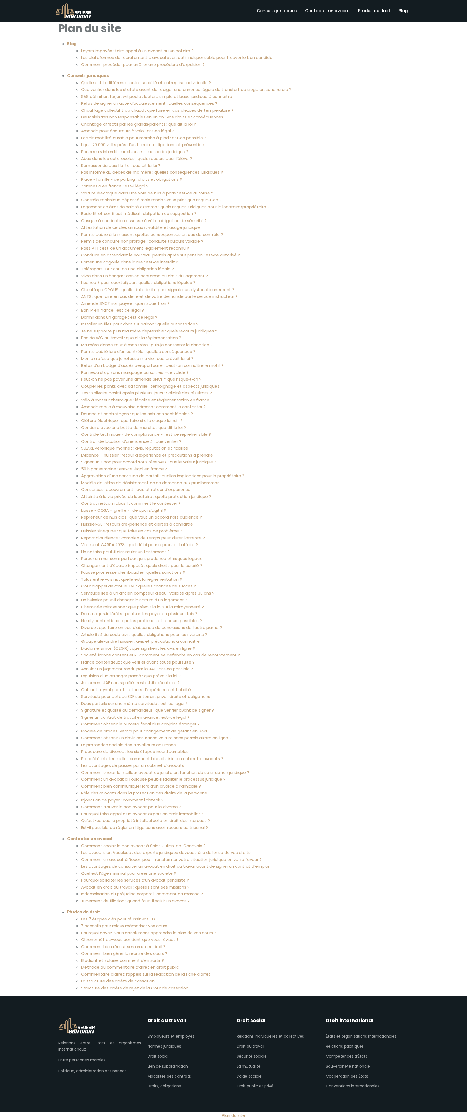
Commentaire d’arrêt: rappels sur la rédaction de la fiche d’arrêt (146, 974)
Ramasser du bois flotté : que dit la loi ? (120, 165)
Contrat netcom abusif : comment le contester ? (131, 503)
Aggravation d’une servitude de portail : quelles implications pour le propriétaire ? (162, 475)
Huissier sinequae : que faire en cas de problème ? (131, 531)
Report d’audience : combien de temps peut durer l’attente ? (143, 538)
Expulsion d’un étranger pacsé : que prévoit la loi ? (131, 676)
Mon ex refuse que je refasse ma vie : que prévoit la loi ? (137, 358)
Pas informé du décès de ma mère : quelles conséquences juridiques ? (152, 172)
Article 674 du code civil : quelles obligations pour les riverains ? (144, 634)
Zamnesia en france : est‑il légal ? (114, 186)
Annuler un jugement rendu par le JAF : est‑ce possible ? (137, 669)
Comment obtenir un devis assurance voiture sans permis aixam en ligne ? (156, 738)
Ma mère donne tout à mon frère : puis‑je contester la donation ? (146, 345)
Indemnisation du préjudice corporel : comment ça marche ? (142, 894)
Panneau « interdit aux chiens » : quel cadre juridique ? (134, 151)
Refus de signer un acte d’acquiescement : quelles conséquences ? (149, 103)
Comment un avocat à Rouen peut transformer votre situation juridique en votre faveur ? (171, 859)
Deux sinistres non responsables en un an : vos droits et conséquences (152, 117)
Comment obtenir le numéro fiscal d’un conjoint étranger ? (140, 724)
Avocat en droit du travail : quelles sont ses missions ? (135, 887)
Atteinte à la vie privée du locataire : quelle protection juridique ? (146, 496)
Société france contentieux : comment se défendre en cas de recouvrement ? (160, 655)
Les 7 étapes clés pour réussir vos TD (118, 919)
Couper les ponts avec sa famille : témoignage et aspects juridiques (150, 386)
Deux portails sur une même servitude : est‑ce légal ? (134, 703)
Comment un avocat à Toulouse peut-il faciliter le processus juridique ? (153, 779)
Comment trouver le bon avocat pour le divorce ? (131, 807)
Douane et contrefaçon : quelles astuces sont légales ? (137, 414)
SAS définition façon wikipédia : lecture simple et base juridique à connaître (156, 96)
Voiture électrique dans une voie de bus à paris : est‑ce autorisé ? (147, 193)
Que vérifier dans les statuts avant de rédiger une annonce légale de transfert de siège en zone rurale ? (186, 89)
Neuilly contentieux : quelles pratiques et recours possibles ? (141, 620)
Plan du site (233, 1115)
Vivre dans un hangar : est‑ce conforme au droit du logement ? (144, 276)
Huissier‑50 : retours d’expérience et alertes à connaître (137, 524)
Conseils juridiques (277, 11)
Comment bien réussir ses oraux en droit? (123, 946)
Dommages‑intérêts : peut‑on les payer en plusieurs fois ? (139, 613)
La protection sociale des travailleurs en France (128, 745)
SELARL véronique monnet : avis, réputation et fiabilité (134, 448)
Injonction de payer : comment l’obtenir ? (122, 800)
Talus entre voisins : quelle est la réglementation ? (131, 579)
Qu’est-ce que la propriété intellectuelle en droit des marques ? (145, 820)
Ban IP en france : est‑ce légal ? (112, 310)
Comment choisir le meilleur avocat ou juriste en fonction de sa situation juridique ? (165, 772)
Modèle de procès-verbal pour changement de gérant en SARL (144, 731)
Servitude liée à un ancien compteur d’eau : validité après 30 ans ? (147, 593)
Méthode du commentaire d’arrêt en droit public (130, 967)
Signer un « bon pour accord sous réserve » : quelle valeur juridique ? (148, 462)
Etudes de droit (374, 11)
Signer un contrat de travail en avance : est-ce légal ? (135, 717)
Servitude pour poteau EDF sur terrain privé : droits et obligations (145, 696)
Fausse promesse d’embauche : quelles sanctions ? (133, 572)
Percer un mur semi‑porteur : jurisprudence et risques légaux (141, 558)
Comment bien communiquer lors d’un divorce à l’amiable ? (141, 786)
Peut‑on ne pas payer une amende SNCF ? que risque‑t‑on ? (141, 379)
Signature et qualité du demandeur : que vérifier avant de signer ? (147, 710)
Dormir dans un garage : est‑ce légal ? (119, 317)
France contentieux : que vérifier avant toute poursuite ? (138, 662)
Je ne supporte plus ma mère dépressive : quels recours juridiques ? (149, 331)
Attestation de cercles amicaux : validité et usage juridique (140, 227)
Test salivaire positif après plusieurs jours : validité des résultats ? (146, 393)
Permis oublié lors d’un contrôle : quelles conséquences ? (138, 351)
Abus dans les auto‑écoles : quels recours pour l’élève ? (136, 158)
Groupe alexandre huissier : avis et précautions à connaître (140, 641)
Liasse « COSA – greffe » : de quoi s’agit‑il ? (123, 510)
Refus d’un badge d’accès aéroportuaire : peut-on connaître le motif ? (152, 365)
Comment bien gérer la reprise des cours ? (124, 953)
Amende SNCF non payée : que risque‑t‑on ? (125, 303)
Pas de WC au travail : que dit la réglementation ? (131, 338)
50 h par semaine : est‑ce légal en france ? (124, 469)
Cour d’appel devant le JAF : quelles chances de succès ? (138, 586)
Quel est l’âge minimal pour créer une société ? (128, 873)
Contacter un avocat (327, 11)
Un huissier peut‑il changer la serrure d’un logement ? (134, 600)
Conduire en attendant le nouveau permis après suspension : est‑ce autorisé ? (160, 255)
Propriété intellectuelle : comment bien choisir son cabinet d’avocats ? (152, 758)
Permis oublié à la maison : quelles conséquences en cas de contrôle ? (152, 234)
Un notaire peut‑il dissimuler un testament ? (125, 551)
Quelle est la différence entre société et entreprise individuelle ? (146, 82)
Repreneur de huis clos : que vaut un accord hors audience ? (141, 517)
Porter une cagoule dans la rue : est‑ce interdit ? (129, 262)
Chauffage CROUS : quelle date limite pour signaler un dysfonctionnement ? (157, 289)
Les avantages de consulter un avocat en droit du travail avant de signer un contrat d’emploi (175, 866)
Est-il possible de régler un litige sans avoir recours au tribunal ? (144, 827)
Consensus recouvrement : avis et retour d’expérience (136, 489)
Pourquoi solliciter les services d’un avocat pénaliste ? (135, 880)
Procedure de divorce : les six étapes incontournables (135, 751)
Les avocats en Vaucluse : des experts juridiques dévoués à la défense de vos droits (166, 852)
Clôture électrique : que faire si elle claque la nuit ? (131, 420)
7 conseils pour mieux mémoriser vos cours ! (125, 926)
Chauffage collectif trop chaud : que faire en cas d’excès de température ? (157, 110)
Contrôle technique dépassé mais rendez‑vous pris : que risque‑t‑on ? (151, 200)
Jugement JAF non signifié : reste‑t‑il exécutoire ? (130, 682)
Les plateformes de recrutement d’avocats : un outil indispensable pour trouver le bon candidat (177, 57)
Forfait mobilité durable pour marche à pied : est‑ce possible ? (143, 138)
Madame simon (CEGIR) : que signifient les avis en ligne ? (138, 648)
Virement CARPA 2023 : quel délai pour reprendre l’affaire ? (139, 544)
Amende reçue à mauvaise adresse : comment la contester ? (143, 407)
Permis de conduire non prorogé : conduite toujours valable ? (142, 241)
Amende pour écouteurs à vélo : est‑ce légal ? (127, 131)
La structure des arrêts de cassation (118, 981)
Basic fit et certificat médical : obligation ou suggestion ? (138, 213)
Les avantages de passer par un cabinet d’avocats (132, 765)
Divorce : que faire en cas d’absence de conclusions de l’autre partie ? (151, 627)
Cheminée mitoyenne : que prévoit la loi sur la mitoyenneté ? (142, 607)
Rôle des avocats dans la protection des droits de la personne (144, 793)
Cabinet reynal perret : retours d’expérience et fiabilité (136, 689)
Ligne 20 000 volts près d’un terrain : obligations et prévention (142, 144)
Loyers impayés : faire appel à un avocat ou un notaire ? (137, 51)
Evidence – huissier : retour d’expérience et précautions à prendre (147, 455)
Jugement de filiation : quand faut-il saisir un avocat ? (135, 901)
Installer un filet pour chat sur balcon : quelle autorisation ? (139, 324)
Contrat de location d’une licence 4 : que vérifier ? (131, 441)
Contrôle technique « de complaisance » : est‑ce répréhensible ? (146, 434)
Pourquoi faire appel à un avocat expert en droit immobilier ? (142, 814)
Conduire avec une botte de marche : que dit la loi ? (133, 427)
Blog (403, 11)
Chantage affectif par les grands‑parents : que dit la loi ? (138, 124)
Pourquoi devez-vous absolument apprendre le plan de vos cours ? (148, 933)
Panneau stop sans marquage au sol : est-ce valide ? (135, 372)
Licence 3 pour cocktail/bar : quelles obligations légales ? (138, 282)
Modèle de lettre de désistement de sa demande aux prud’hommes (150, 483)
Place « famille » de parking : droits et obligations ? (131, 179)
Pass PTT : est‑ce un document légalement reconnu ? (135, 248)
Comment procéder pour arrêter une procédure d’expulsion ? (143, 64)
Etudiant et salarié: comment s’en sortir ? (122, 960)
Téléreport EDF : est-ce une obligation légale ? (127, 269)
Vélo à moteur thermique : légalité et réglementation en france (145, 400)
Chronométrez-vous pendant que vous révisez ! (129, 939)
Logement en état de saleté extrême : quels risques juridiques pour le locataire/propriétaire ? (175, 207)
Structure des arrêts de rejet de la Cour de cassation (134, 988)
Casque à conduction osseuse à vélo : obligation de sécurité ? (144, 220)
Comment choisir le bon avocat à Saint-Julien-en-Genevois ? (143, 846)
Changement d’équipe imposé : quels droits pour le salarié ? (141, 565)
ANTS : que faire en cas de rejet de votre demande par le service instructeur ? (159, 296)
